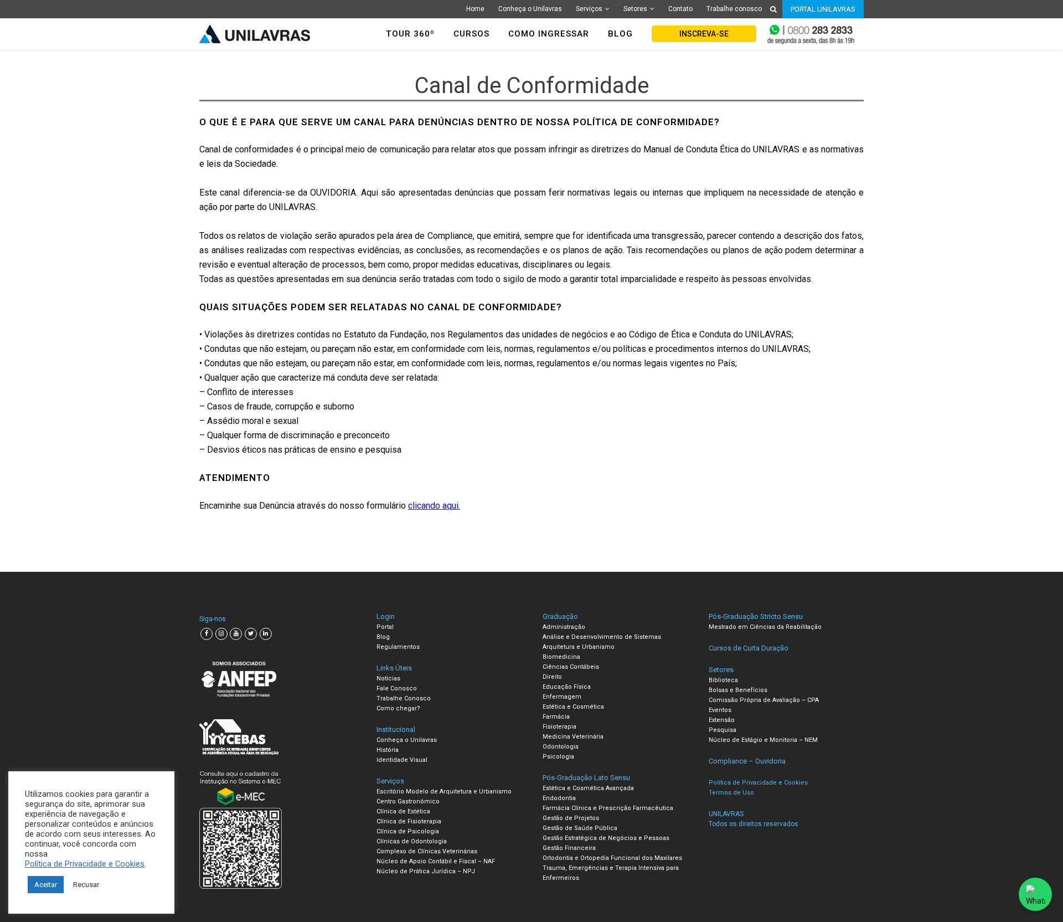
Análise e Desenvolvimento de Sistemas (602, 637)
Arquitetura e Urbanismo (579, 646)
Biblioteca (723, 680)
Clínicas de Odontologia (411, 841)
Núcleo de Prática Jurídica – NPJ (425, 871)
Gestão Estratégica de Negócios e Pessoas (606, 838)
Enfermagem (562, 696)
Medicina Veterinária (573, 736)
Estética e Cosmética (573, 706)
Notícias (388, 678)
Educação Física (567, 686)
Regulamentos (398, 646)
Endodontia (559, 798)
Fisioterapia (559, 726)
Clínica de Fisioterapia (408, 821)
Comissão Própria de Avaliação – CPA (764, 700)
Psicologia (558, 756)
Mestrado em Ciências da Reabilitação (765, 627)
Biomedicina (561, 656)
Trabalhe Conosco (403, 698)
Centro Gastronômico (408, 801)
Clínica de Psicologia (407, 831)
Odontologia (561, 746)
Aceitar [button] (45, 884)
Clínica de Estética (403, 811)
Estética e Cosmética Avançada (588, 788)
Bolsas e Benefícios (738, 690)
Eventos (720, 710)
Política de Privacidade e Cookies (85, 864)
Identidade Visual (401, 760)
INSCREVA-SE (704, 33)
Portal (385, 627)
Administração (564, 627)
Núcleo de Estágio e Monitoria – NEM (763, 740)
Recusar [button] (86, 884)
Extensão (722, 720)
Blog (383, 637)
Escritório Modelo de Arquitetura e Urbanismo (444, 791)
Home (475, 9)
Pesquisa (722, 730)
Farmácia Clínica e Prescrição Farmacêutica (608, 808)
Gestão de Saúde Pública (580, 828)
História (387, 750)
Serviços (589, 9)
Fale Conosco (396, 688)
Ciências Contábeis (571, 666)
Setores (635, 9)
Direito (552, 676)
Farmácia (556, 716)
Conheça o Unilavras (530, 9)
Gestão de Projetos (571, 818)
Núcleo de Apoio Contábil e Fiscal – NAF (435, 861)
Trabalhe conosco (734, 9)
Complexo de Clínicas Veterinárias (426, 851)
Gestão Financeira (569, 848)
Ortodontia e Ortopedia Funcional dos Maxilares (612, 858)
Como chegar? (398, 708)
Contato (680, 9)
